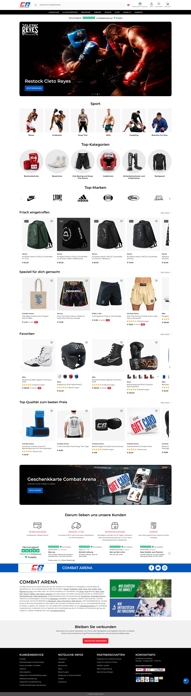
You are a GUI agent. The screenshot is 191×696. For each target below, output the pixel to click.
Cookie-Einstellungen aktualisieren (32, 685)
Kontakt (22, 659)
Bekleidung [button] (86, 12)
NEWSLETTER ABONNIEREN (96, 641)
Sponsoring (62, 665)
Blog (60, 669)
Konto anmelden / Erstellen (30, 665)
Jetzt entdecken (34, 88)
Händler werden (103, 665)
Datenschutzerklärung (28, 679)
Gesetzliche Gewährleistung (30, 682)
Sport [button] (117, 12)
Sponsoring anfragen (105, 672)
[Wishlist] (51, 221)
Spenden (61, 662)
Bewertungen (63, 672)
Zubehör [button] (97, 12)
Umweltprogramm (57, 611)
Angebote (138, 12)
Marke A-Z (127, 12)
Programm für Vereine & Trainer (109, 659)
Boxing (90, 591)
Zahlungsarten (25, 672)
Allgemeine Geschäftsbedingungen (33, 675)
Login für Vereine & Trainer (107, 662)
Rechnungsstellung (104, 669)
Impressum (62, 659)
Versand (22, 669)
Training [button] (108, 12)
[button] (91, 94)
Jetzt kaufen (35, 490)
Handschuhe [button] (54, 12)
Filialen (61, 679)
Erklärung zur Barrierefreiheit (69, 675)
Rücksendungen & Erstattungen (31, 662)
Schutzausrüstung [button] (70, 12)
